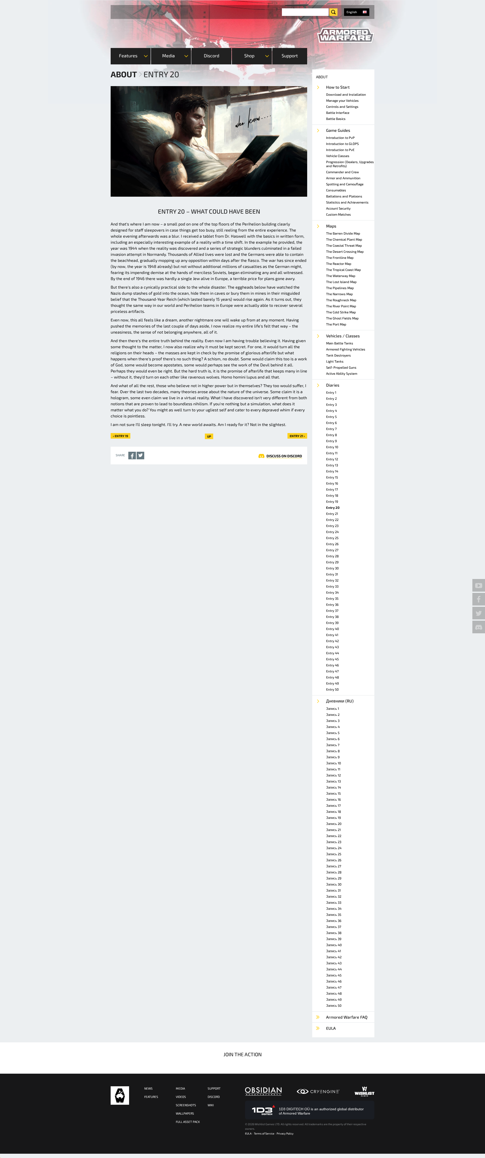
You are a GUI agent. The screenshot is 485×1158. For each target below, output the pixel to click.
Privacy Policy (285, 1133)
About (124, 74)
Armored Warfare (120, 1095)
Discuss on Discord (284, 456)
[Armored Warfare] (345, 35)
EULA (248, 1133)
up (209, 436)
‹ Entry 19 (120, 436)
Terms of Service (264, 1133)
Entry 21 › (297, 436)
